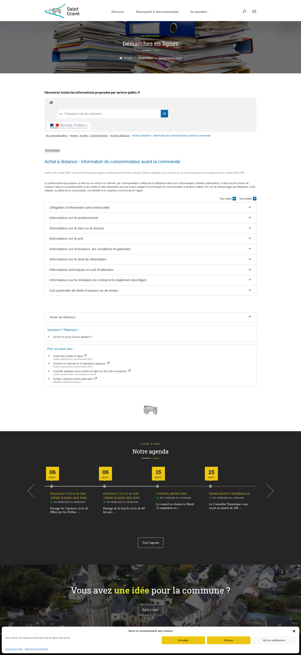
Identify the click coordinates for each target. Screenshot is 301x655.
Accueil (128, 57)
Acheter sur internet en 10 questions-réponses (79, 363)
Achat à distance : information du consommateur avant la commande (171, 135)
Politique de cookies (14, 649)
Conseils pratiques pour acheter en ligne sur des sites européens (90, 371)
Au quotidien (198, 11)
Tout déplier (246, 198)
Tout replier (226, 198)
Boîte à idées (150, 609)
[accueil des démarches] (150, 102)
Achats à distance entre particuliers (73, 378)
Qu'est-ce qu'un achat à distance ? (73, 336)
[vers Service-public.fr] (69, 126)
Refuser (228, 640)
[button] (294, 631)
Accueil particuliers (57, 135)
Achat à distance (120, 135)
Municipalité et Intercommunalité (157, 11)
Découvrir (117, 11)
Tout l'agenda (150, 542)
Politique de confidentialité (36, 649)
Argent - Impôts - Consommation (89, 135)
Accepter (183, 640)
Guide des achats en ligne (68, 356)
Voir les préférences (274, 640)
